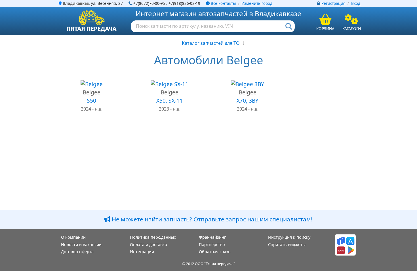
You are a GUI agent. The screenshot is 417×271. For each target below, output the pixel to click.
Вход (355, 3)
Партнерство (212, 244)
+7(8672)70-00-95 (149, 3)
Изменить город (256, 3)
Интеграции (142, 251)
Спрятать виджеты (287, 244)
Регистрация (333, 3)
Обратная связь (215, 251)
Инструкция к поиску (289, 237)
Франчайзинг (212, 237)
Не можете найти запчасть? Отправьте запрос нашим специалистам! (211, 219)
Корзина (325, 28)
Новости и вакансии (81, 244)
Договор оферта (77, 251)
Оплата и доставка (148, 244)
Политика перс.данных (153, 237)
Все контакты (223, 3)
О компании (73, 237)
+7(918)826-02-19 (184, 3)
